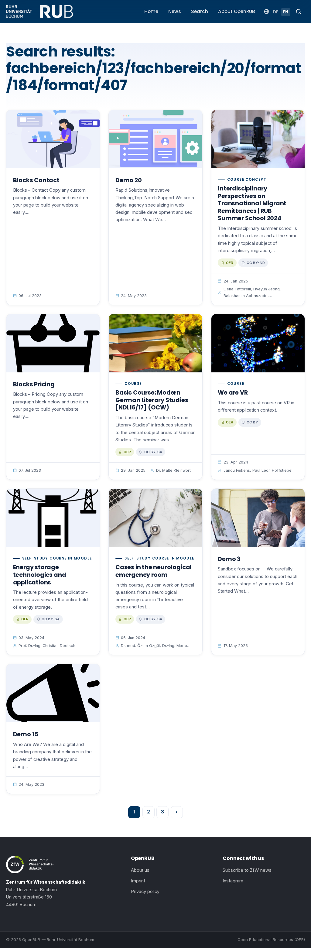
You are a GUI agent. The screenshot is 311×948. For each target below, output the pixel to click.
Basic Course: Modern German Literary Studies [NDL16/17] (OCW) (151, 400)
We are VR (233, 392)
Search (199, 11)
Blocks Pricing (34, 384)
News (174, 11)
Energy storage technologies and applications (39, 574)
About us (140, 870)
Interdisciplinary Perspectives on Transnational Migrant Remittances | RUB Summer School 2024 (252, 203)
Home (151, 11)
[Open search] (298, 11)
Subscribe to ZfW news (247, 870)
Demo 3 (229, 559)
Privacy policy (145, 891)
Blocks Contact (36, 180)
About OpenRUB (236, 11)
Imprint (138, 881)
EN (285, 12)
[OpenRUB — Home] (39, 11)
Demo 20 (128, 180)
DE (275, 12)
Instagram (233, 881)
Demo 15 (26, 734)
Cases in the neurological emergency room (153, 571)
